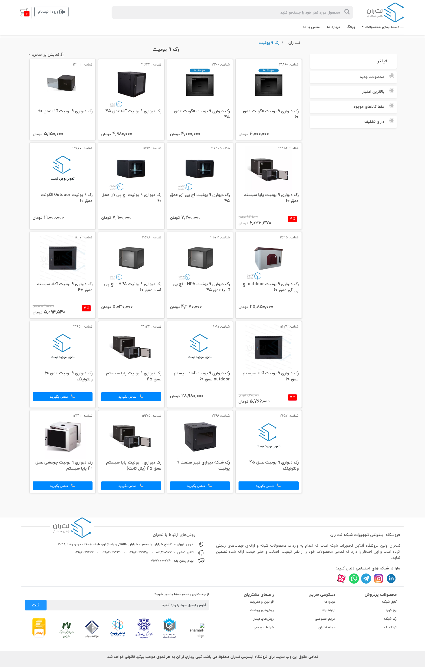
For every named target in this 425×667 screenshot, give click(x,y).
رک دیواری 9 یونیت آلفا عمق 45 (133, 111)
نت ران (294, 42)
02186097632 (84, 552)
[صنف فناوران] (92, 628)
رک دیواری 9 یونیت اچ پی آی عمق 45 (200, 198)
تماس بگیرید (128, 396)
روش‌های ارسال (263, 618)
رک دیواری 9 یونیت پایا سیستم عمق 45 (133, 376)
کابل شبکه (389, 601)
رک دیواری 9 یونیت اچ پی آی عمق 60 (131, 198)
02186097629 (111, 552)
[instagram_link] (378, 578)
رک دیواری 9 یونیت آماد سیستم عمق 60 (270, 376)
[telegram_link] (366, 578)
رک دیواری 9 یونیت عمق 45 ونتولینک (274, 465)
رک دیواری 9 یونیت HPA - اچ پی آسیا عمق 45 (201, 287)
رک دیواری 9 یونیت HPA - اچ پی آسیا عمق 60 (132, 287)
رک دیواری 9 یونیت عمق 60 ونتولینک (69, 376)
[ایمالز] (39, 627)
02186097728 (138, 552)
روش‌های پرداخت (262, 610)
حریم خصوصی (325, 618)
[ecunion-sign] (169, 627)
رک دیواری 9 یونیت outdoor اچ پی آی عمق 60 (270, 287)
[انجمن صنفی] (144, 627)
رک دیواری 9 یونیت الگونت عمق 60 (270, 114)
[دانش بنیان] (117, 628)
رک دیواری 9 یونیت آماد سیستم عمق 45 (64, 287)
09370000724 (160, 560)
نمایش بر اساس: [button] (45, 54)
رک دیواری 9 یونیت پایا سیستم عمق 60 (270, 198)
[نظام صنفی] (66, 629)
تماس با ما (311, 27)
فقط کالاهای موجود (369, 106)
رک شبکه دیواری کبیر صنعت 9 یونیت (203, 465)
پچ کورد (391, 610)
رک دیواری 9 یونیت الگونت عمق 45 (202, 114)
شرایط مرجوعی (264, 627)
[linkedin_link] (391, 578)
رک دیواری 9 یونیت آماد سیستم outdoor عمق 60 (202, 376)
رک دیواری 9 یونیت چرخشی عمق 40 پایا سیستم (64, 465)
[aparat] (341, 578)
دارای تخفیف (374, 121)
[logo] (385, 12)
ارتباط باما (328, 610)
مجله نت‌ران (326, 627)
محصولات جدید (372, 77)
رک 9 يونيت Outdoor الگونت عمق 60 (67, 198)
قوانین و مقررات (262, 601)
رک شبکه (390, 618)
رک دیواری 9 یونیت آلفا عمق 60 (65, 111)
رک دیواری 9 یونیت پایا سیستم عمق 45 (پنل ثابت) (133, 465)
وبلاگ (350, 27)
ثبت (35, 605)
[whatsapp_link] (354, 578)
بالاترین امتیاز (373, 91)
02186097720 (165, 552)
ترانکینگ (390, 627)
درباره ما (333, 27)
